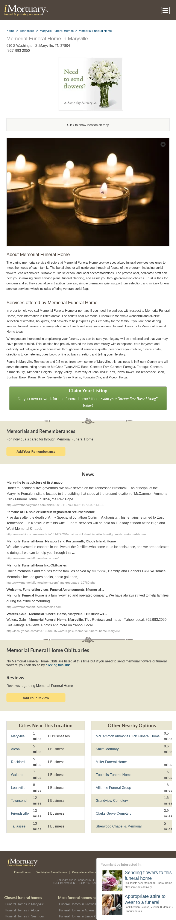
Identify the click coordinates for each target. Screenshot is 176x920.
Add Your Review (36, 690)
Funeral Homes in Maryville (24, 896)
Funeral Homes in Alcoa (21, 902)
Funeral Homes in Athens (76, 902)
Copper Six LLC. (88, 872)
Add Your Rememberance (36, 444)
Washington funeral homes (51, 864)
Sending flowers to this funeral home (141, 875)
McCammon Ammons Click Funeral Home (127, 728)
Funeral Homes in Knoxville (78, 896)
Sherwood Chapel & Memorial (118, 818)
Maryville (18, 728)
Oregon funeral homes (84, 864)
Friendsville (19, 805)
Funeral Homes (22, 864)
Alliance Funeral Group (113, 780)
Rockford (17, 754)
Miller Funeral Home (111, 754)
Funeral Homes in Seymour (24, 908)
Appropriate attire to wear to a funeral (139, 899)
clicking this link (55, 657)
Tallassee (17, 818)
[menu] (165, 10)
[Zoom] (88, 140)
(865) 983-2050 (18, 51)
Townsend (18, 793)
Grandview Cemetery (111, 793)
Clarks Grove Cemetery (113, 805)
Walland (17, 767)
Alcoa (15, 741)
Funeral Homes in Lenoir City (79, 908)
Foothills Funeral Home (113, 767)
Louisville (18, 780)
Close (173, 860)
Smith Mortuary (107, 741)
